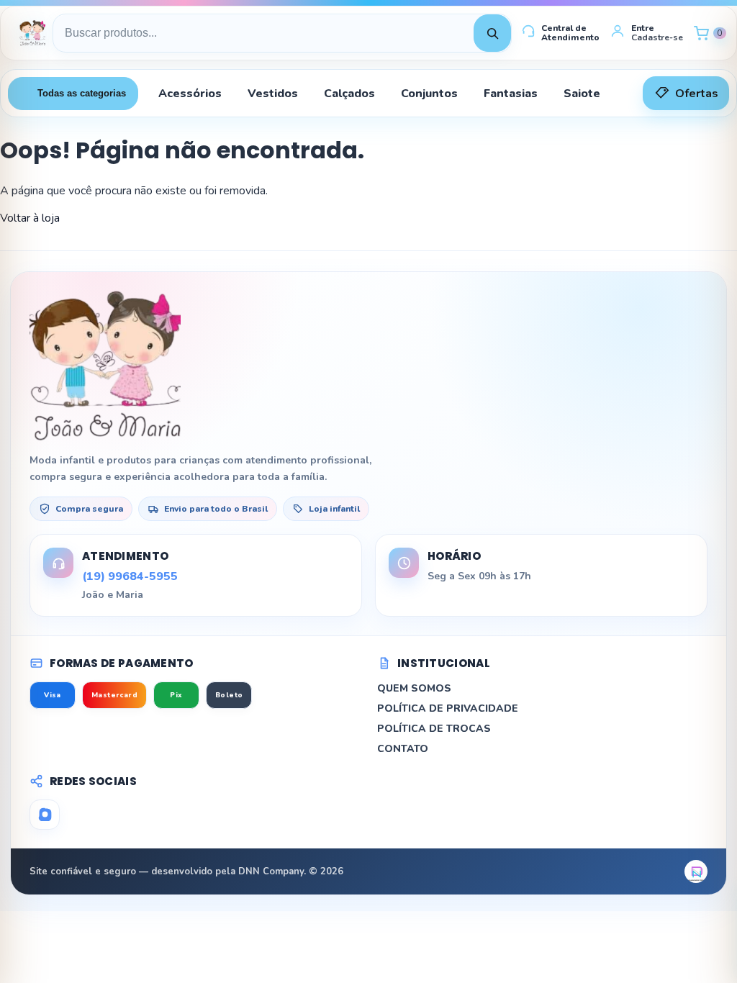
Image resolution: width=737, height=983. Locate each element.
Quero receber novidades (368, 645)
